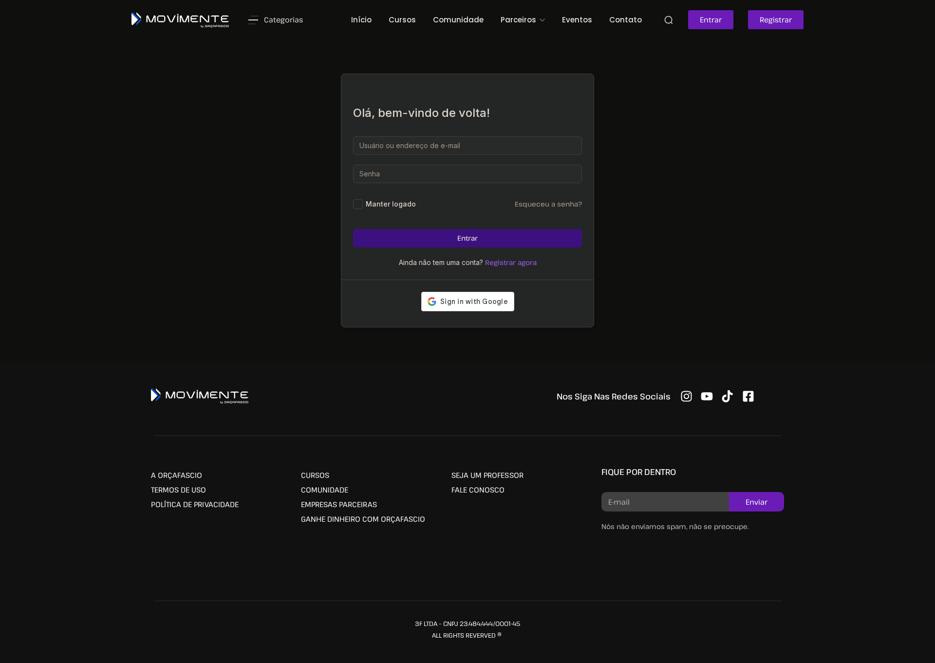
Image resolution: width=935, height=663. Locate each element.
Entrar (467, 238)
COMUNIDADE (324, 489)
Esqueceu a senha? (548, 203)
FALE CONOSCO (478, 489)
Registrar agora (511, 262)
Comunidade (458, 20)
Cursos (402, 20)
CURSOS (315, 475)
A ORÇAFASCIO (176, 475)
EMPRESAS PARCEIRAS (339, 504)
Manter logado (391, 204)
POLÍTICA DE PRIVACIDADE (195, 504)
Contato (625, 20)
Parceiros (519, 20)
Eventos (577, 20)
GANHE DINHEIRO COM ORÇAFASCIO (363, 519)
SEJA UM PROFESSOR (487, 475)
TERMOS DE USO (178, 489)
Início (361, 20)
